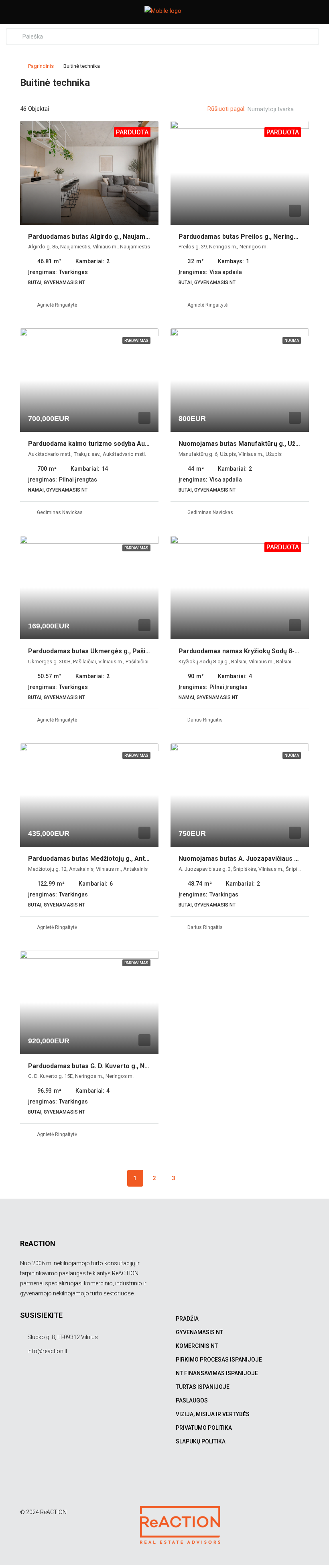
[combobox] (277, 109)
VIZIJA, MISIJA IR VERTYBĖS (213, 1414)
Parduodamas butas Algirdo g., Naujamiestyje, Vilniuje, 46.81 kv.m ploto (135, 236)
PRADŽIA (187, 1318)
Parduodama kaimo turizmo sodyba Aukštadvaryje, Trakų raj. (120, 443)
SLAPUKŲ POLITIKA (200, 1441)
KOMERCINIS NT (197, 1346)
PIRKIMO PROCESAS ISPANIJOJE (219, 1359)
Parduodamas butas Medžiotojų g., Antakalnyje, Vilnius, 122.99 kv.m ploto (138, 858)
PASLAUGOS (192, 1400)
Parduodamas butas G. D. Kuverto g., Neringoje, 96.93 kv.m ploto (125, 1066)
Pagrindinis (41, 66)
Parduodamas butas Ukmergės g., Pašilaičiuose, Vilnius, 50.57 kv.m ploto (137, 651)
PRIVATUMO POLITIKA (204, 1428)
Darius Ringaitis (205, 720)
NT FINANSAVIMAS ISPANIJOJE (217, 1373)
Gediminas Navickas (60, 512)
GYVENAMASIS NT (199, 1332)
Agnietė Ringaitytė (57, 305)
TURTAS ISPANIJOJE (202, 1387)
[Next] (193, 1178)
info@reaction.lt (47, 1351)
